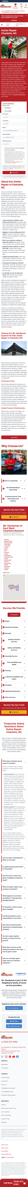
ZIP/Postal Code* (6, 141)
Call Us (21, 7)
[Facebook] (17, 1056)
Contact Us (4, 1081)
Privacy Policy (18, 167)
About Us (4, 1084)
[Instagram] (6, 1056)
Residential (7, 108)
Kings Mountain (8, 557)
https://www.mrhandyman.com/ (13, 161)
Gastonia (6, 552)
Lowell (6, 558)
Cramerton (7, 546)
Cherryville (7, 544)
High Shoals (7, 555)
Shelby (6, 569)
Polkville (6, 568)
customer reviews (6, 327)
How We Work (5, 1077)
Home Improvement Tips (8, 1108)
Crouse (6, 547)
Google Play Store (15, 1026)
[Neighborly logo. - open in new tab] (5, 1)
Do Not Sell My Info (6, 1154)
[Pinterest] (10, 1056)
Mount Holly (7, 563)
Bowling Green (8, 542)
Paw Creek (7, 566)
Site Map (3, 1122)
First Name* (5, 114)
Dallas (6, 549)
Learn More (14, 437)
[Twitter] (2, 1056)
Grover (6, 553)
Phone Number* (6, 134)
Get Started (15, 7)
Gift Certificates (6, 1115)
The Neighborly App (7, 1091)
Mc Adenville (7, 560)
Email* (4, 127)
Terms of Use (4, 1144)
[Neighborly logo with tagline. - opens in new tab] (21, 974)
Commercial (7, 111)
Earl (5, 550)
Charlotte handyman (19, 94)
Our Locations (5, 1112)
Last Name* (5, 120)
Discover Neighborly (13, 1008)
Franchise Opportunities (8, 1095)
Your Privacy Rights (9, 1157)
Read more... (6, 572)
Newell (6, 564)
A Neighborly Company (8, 1088)
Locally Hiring (5, 1119)
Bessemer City (8, 541)
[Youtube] (13, 1056)
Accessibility (4, 1151)
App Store (15, 1021)
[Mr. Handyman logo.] (7, 974)
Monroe (6, 561)
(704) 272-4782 (10, 1042)
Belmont (6, 539)
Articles (3, 1104)
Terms (11, 167)
